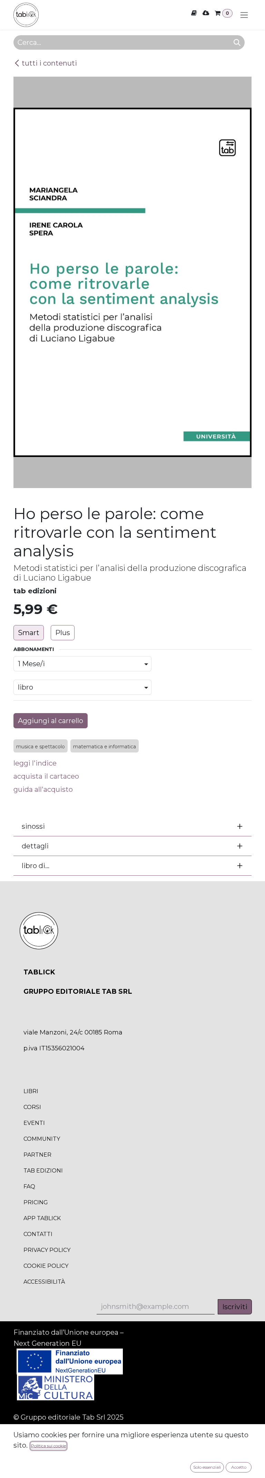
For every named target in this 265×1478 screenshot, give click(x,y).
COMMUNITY (41, 1139)
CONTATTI (37, 1234)
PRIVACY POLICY (46, 1250)
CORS (32, 1107)
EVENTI (34, 1123)
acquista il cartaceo (46, 776)
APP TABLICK (42, 1218)
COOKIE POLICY (45, 1266)
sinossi (33, 826)
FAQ (29, 1186)
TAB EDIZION (43, 1170)
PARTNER (37, 1154)
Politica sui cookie (48, 1445)
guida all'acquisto (43, 789)
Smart (28, 633)
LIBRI (30, 1091)
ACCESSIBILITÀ (44, 1281)
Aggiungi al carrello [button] (50, 721)
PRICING (35, 1202)
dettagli (35, 846)
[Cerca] (237, 42)
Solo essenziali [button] (207, 1467)
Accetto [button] (238, 1467)
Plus (62, 633)
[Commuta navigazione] (244, 14)
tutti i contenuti (49, 63)
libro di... (35, 866)
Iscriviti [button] (234, 1307)
